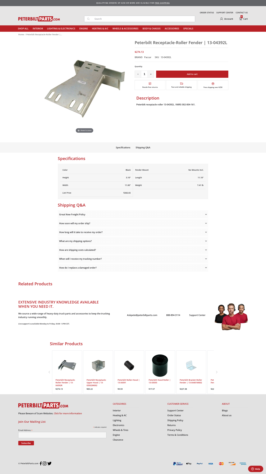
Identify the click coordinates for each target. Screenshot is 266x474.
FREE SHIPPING (162, 3)
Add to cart (192, 74)
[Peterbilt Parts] (39, 18)
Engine (116, 434)
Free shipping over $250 (213, 87)
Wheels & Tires (120, 430)
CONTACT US (242, 12)
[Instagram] (45, 463)
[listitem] (67, 372)
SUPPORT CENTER (224, 12)
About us (227, 415)
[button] (49, 372)
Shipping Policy (175, 420)
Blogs (225, 410)
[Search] (88, 19)
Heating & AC (120, 415)
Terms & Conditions (177, 434)
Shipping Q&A (143, 147)
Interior (117, 410)
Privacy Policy (174, 430)
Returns (171, 425)
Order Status (174, 415)
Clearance (118, 439)
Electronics (118, 425)
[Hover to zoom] (84, 86)
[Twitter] (49, 463)
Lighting (117, 420)
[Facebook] (41, 463)
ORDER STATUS (207, 12)
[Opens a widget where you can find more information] (255, 469)
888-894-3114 (173, 315)
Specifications (123, 147)
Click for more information (68, 413)
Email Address (25, 430)
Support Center (197, 315)
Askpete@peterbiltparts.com (142, 315)
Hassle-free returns (150, 87)
